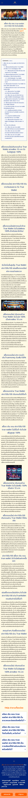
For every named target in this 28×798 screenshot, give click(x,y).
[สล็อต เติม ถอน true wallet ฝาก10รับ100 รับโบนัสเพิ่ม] (15, 2)
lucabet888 (21, 783)
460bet (21, 785)
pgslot (22, 31)
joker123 (4, 787)
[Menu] (2, 3)
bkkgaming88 (6, 781)
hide (11, 61)
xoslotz (23, 781)
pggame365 (7, 785)
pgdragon (5, 783)
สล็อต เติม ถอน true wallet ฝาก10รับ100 (12, 765)
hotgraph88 (13, 783)
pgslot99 (15, 785)
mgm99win (15, 781)
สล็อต (24, 29)
